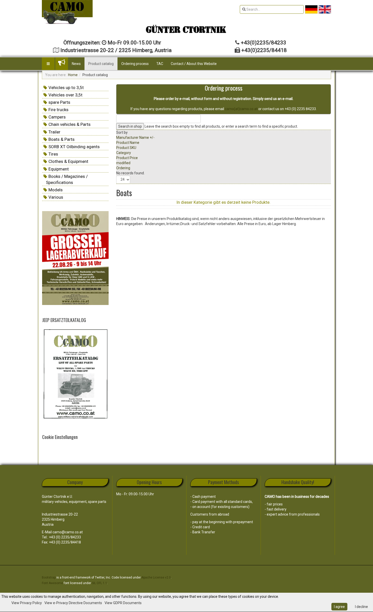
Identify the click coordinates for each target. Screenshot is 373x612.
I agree (339, 607)
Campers (57, 117)
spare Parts (59, 102)
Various (55, 197)
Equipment (58, 169)
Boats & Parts (61, 139)
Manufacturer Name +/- (135, 137)
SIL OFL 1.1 (99, 583)
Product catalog (101, 64)
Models (55, 189)
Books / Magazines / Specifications (67, 179)
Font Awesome (52, 583)
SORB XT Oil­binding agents (74, 146)
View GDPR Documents (123, 603)
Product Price (127, 158)
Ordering (123, 168)
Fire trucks (58, 109)
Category (123, 153)
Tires (53, 154)
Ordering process (135, 64)
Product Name (127, 143)
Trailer (54, 131)
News (76, 64)
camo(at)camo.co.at (241, 109)
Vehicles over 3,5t (65, 94)
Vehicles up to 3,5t (66, 87)
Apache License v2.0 (156, 577)
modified (123, 163)
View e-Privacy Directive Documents (73, 603)
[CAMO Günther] (67, 12)
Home (73, 75)
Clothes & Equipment (68, 161)
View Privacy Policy (26, 603)
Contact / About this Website (194, 64)
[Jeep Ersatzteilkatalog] (75, 374)
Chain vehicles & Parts (69, 124)
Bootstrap (49, 577)
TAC (159, 64)
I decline (361, 607)
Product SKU (126, 148)
